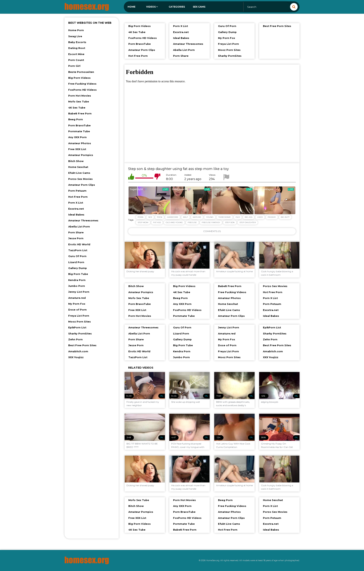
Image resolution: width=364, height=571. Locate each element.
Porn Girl (74, 65)
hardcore (172, 217)
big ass (248, 217)
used (260, 217)
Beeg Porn (75, 119)
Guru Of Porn (77, 256)
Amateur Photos (79, 143)
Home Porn (76, 30)
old (238, 217)
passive (272, 217)
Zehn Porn (75, 339)
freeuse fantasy (211, 222)
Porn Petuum (77, 190)
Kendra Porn (77, 280)
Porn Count (76, 60)
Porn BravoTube (79, 125)
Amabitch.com (78, 351)
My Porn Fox (76, 303)
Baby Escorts (77, 42)
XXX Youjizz (76, 357)
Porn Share (76, 232)
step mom (143, 222)
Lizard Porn (76, 262)
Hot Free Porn (78, 196)
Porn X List (75, 202)
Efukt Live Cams (79, 172)
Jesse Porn (75, 238)
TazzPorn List (77, 250)
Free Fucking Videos (82, 83)
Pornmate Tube (79, 131)
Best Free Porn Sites (82, 345)
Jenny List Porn (78, 291)
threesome (224, 217)
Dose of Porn (77, 309)
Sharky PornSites (80, 333)
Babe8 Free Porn (80, 113)
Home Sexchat (78, 167)
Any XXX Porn (77, 137)
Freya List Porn (78, 315)
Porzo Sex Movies (80, 179)
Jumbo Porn (76, 286)
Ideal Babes (76, 214)
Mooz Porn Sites (79, 321)
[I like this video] (131, 177)
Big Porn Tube (78, 274)
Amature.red (77, 298)
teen (159, 217)
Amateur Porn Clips (81, 184)
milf (185, 217)
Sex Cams (199, 6)
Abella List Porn (79, 226)
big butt (285, 217)
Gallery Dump (77, 268)
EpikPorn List (77, 327)
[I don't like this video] (157, 177)
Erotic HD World (79, 244)
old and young (174, 222)
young (209, 217)
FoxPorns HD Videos (82, 89)
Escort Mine (76, 54)
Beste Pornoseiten (81, 72)
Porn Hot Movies (79, 95)
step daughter (247, 222)
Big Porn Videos (79, 77)
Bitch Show (76, 161)
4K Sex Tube (76, 107)
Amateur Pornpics (80, 155)
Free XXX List (77, 149)
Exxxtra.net (76, 208)
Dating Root (76, 48)
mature (197, 217)
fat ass (157, 222)
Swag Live (75, 36)
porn (140, 217)
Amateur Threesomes (83, 220)
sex (150, 217)
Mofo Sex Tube (78, 101)
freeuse (192, 222)
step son (230, 222)
